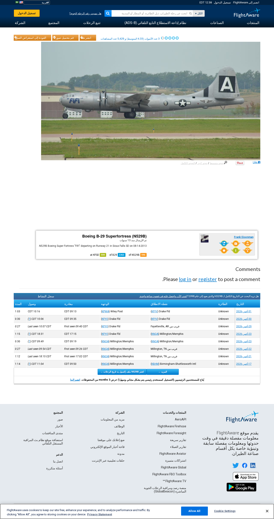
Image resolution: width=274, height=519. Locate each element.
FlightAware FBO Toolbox (169, 474)
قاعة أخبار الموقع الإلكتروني (107, 447)
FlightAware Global (173, 467)
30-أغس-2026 (244, 318)
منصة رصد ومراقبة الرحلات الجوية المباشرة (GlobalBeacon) (165, 489)
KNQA (155, 333)
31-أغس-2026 (244, 311)
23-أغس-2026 (244, 333)
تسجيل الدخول (222, 2)
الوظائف (119, 426)
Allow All (194, 511)
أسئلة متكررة (54, 468)
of (116, 254)
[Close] (267, 511)
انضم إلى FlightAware (246, 2)
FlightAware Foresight (171, 433)
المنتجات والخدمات (174, 412)
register (207, 279)
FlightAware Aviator (172, 453)
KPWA (105, 311)
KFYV (155, 311)
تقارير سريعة (178, 440)
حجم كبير (202, 163)
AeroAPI (180, 419)
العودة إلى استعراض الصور (30, 37)
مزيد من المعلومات (113, 419)
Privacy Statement (99, 514)
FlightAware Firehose (172, 426)
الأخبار (59, 426)
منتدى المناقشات (52, 433)
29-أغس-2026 (244, 326)
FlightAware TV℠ (174, 481)
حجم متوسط (216, 163)
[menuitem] (253, 22)
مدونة (121, 453)
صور (60, 419)
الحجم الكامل (188, 163)
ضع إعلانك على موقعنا (111, 440)
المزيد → (162, 371)
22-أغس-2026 (244, 348)
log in (185, 279)
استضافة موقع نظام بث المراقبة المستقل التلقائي (43, 441)
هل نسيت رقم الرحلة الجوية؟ (85, 13)
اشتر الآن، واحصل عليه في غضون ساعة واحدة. (163, 296)
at (97, 254)
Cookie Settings (224, 511)
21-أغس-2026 (244, 356)
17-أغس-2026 (244, 363)
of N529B (137, 254)
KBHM (155, 363)
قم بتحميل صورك (64, 37)
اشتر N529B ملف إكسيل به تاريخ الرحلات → (122, 371)
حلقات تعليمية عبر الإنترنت (108, 460)
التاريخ (121, 433)
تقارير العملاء (178, 447)
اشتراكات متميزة (175, 460)
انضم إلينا (75, 379)
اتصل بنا (58, 461)
